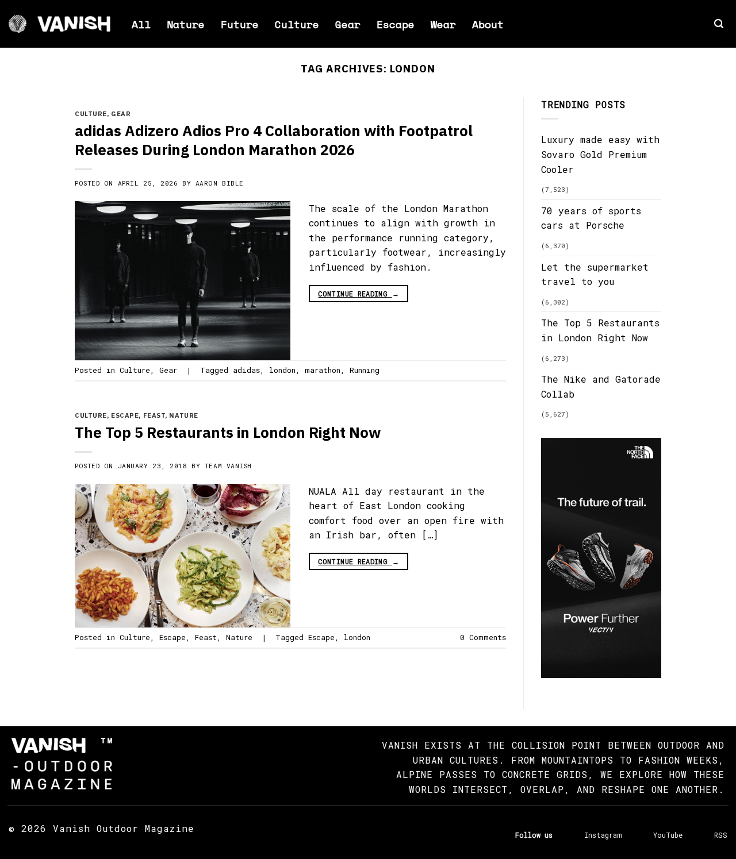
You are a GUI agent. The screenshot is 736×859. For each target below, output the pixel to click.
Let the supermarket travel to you (595, 274)
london (282, 370)
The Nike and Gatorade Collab (601, 386)
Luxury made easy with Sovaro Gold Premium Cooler (600, 154)
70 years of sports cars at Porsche (591, 218)
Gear (348, 24)
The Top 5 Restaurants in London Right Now (228, 432)
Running (364, 370)
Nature (186, 24)
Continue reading (358, 293)
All (141, 24)
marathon (322, 370)
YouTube (668, 834)
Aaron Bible (219, 183)
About (488, 24)
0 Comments (483, 637)
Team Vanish (228, 465)
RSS (720, 834)
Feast (154, 415)
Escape (396, 24)
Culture (297, 24)
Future (240, 24)
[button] (718, 24)
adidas (246, 370)
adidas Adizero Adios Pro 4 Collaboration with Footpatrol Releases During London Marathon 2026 (274, 140)
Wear (443, 24)
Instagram (603, 834)
